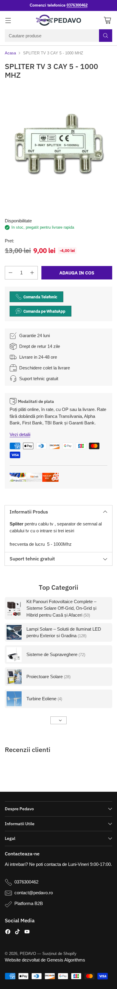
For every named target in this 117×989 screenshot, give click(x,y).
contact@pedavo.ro (33, 892)
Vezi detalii (20, 434)
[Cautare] (105, 35)
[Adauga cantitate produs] (32, 272)
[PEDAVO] (58, 20)
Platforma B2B (28, 903)
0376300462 (26, 881)
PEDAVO (28, 953)
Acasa (10, 53)
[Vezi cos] (107, 20)
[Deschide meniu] (8, 20)
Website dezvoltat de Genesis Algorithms (45, 959)
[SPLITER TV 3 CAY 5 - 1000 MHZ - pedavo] (58, 145)
